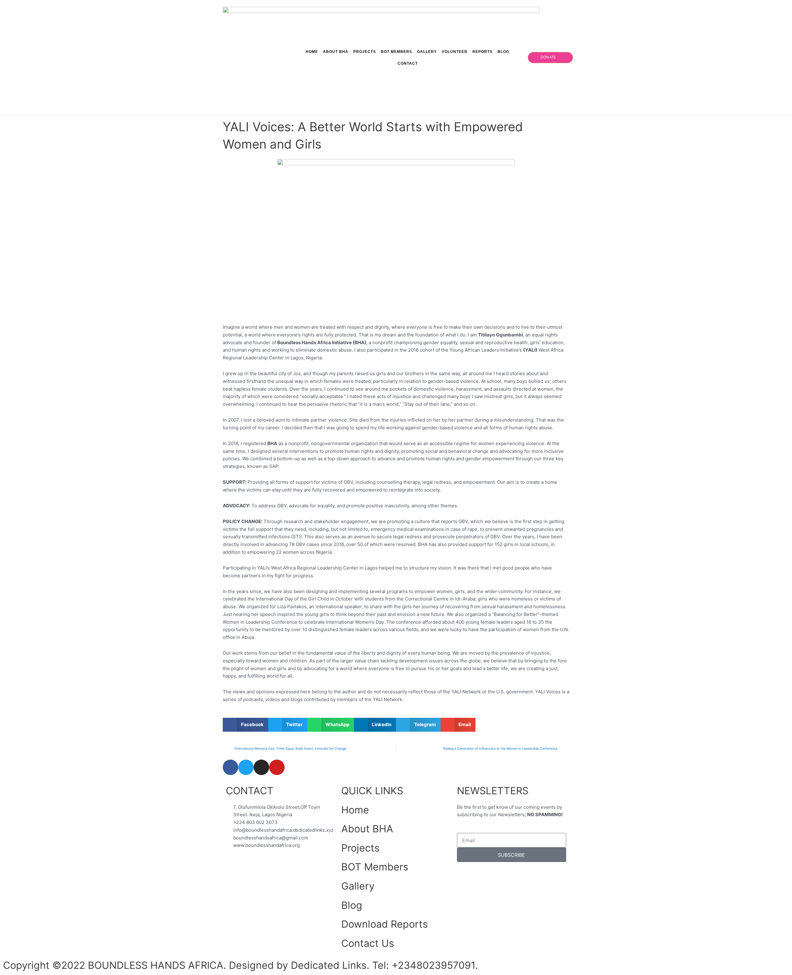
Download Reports (384, 924)
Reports (482, 52)
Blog (503, 52)
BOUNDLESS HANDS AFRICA (155, 965)
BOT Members (396, 52)
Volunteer (454, 52)
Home (312, 52)
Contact (408, 63)
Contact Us (367, 943)
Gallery (427, 52)
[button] (245, 725)
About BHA (335, 52)
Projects (364, 52)
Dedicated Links (329, 965)
